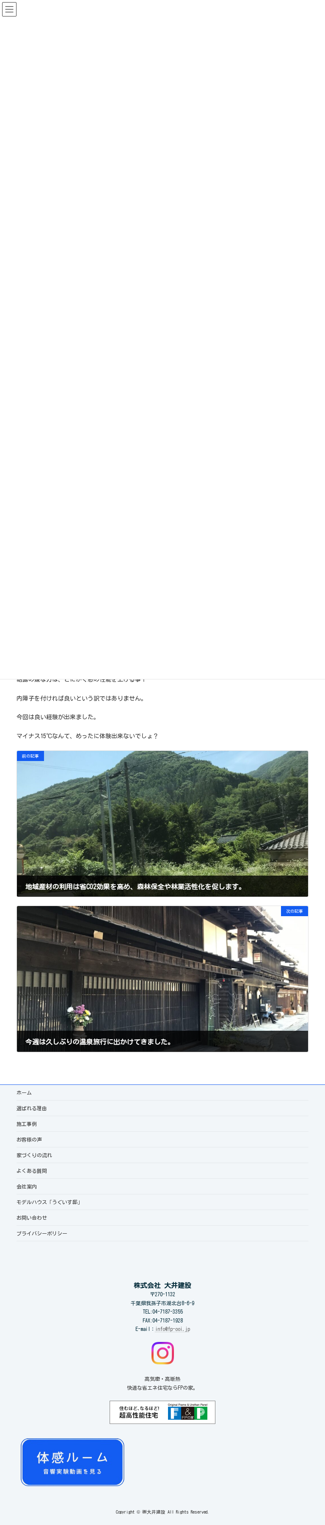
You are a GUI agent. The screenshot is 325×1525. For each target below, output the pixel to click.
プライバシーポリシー (42, 1233)
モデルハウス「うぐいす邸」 (50, 1202)
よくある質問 (32, 1170)
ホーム (24, 1092)
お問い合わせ (32, 1217)
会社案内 (27, 1186)
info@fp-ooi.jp (172, 1328)
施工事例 (27, 1123)
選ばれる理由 (32, 1108)
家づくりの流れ (34, 1155)
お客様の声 (29, 1139)
